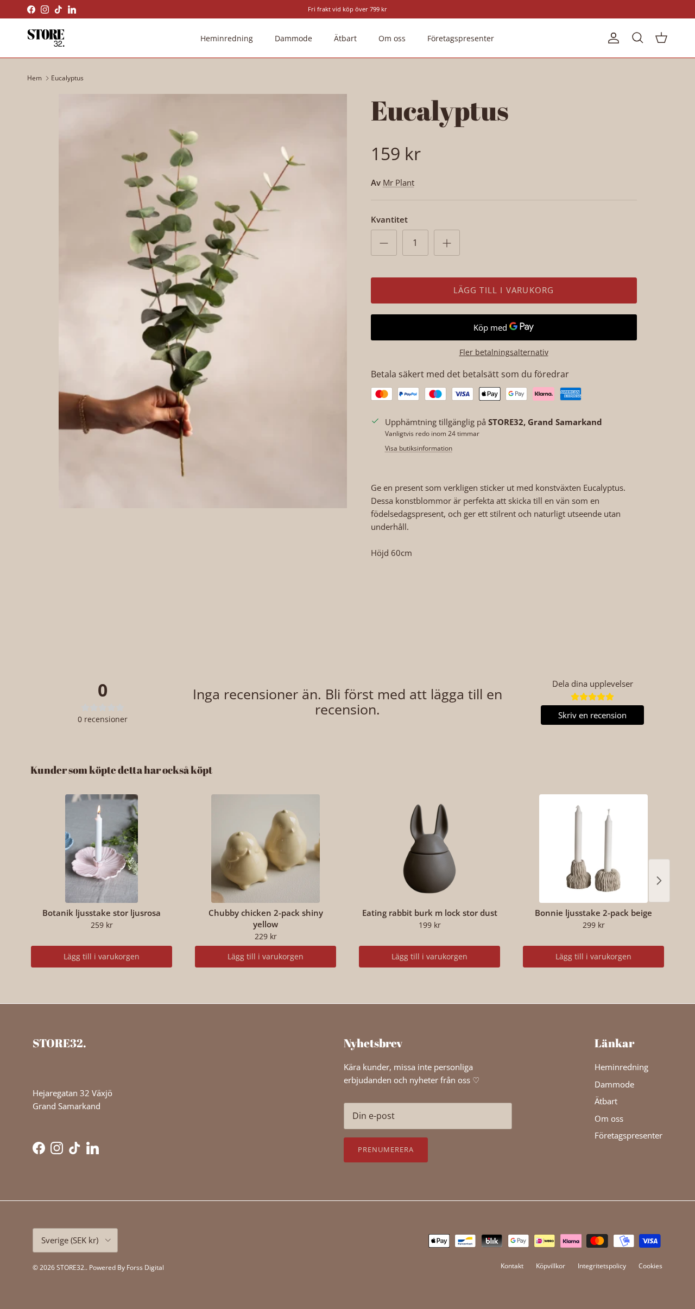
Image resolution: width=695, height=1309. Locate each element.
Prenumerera (386, 1149)
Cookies (650, 1265)
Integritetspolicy (602, 1265)
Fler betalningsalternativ (503, 352)
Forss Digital (145, 1267)
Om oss (392, 38)
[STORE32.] (46, 38)
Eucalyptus (67, 78)
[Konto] (611, 38)
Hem (34, 78)
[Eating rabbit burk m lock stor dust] (429, 848)
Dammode (293, 38)
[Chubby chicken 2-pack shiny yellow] (265, 848)
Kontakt (512, 1265)
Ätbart (345, 38)
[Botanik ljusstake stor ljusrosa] (101, 848)
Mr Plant (398, 182)
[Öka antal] (447, 243)
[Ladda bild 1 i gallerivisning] (203, 301)
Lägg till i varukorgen (102, 956)
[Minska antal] (384, 243)
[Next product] (659, 880)
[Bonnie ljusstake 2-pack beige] (593, 848)
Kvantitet (389, 219)
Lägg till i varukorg (503, 289)
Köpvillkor (550, 1265)
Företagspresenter (460, 38)
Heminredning (226, 38)
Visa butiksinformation (418, 448)
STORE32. (71, 1267)
